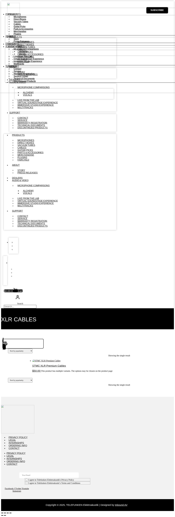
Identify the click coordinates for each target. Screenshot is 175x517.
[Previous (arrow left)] (2, 515)
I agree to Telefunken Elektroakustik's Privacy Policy (51, 480)
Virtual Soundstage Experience (29, 59)
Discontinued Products (33, 128)
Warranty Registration (24, 74)
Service (17, 71)
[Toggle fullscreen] (5, 512)
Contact (17, 69)
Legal (12, 440)
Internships (16, 443)
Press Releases (28, 173)
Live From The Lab (23, 56)
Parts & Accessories (23, 29)
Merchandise (20, 31)
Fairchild (23, 160)
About (16, 165)
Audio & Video (20, 180)
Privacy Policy (18, 437)
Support (14, 113)
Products (18, 135)
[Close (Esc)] (10, 512)
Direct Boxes (20, 19)
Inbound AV (121, 505)
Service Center (21, 76)
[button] (60, 233)
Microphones (20, 17)
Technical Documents (24, 78)
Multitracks (25, 107)
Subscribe (157, 10)
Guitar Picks (19, 26)
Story (16, 39)
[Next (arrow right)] (5, 515)
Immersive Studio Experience (28, 61)
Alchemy (23, 51)
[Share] (8, 512)
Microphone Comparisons (34, 185)
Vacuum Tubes (21, 21)
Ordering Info (18, 445)
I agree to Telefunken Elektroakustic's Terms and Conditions (54, 483)
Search (20, 303)
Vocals (27, 95)
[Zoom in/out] (2, 512)
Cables (17, 24)
